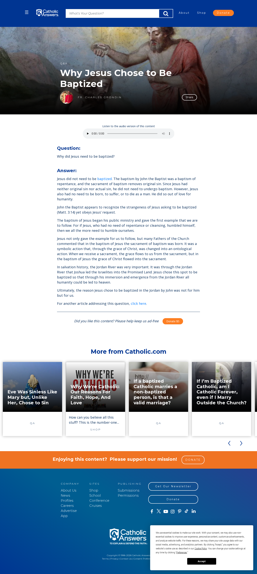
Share (189, 97)
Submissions (128, 490)
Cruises (95, 506)
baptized (104, 178)
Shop (201, 12)
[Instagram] (172, 511)
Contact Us (126, 558)
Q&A (64, 63)
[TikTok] (186, 511)
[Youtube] (165, 511)
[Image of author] (66, 97)
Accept (202, 561)
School (95, 495)
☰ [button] (27, 12)
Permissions (128, 495)
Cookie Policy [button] (201, 548)
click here (138, 303)
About (184, 12)
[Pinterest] (179, 511)
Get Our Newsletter (173, 486)
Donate (223, 12)
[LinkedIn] (193, 511)
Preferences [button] (181, 552)
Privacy (114, 558)
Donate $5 (172, 321)
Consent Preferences (144, 558)
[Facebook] (151, 511)
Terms (105, 558)
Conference (99, 501)
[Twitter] (158, 511)
